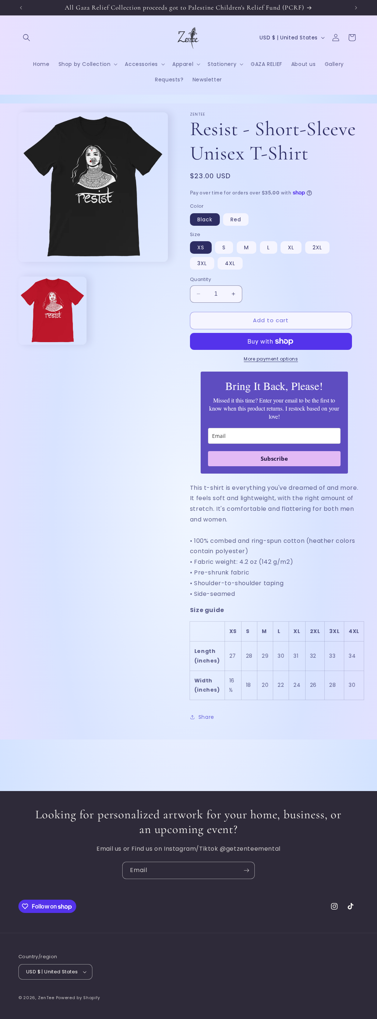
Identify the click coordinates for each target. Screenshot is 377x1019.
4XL (230, 263)
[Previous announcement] (21, 8)
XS (200, 247)
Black (204, 219)
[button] (26, 37)
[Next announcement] (356, 8)
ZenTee (46, 998)
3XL (202, 263)
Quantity (200, 279)
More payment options (271, 359)
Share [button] (206, 717)
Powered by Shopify (78, 998)
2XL (317, 247)
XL (291, 247)
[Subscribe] (246, 870)
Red (235, 219)
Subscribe (274, 458)
